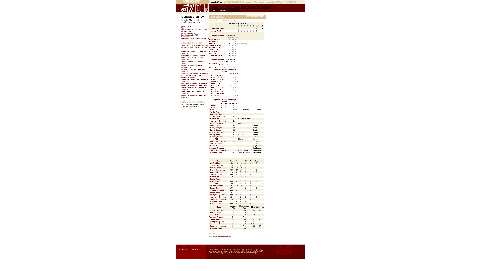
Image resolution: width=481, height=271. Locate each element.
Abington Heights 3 (189, 51)
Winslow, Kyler (215, 153)
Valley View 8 (186, 73)
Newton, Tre (214, 119)
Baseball (216, 2)
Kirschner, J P (215, 51)
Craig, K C (215, 95)
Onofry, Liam (214, 134)
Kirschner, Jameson (217, 150)
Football (258, 2)
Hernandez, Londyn (217, 141)
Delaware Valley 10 (189, 65)
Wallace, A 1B (215, 45)
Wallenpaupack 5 (188, 61)
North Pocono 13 (188, 57)
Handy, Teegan (215, 128)
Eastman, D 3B (217, 79)
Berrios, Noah (215, 125)
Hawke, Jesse (215, 130)
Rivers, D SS (216, 77)
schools (215, 11)
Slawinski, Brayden (217, 121)
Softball (229, 2)
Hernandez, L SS (216, 41)
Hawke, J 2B (214, 47)
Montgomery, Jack (217, 116)
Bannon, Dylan (215, 137)
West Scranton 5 (188, 91)
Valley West (216, 31)
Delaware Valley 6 (200, 73)
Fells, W (212, 67)
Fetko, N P (215, 83)
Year (259, 110)
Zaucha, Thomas (216, 148)
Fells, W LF (214, 53)
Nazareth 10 (186, 83)
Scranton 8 (202, 85)
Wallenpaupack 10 (189, 87)
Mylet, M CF (216, 81)
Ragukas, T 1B (217, 91)
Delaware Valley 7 (199, 55)
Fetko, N (214, 106)
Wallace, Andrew (216, 123)
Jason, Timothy (216, 132)
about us (224, 11)
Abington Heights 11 (190, 79)
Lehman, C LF (217, 87)
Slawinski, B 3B (215, 55)
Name (211, 110)
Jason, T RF (214, 49)
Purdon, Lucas (215, 144)
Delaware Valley (217, 28)
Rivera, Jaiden (215, 146)
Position (245, 110)
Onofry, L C (214, 43)
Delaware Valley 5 (188, 77)
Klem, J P (215, 85)
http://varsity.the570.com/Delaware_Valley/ (196, 39)
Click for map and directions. (221, 237)
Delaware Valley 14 (189, 95)
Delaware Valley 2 (199, 83)
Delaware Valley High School (223, 35)
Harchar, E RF (217, 75)
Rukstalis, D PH (217, 93)
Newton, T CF (215, 39)
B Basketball (243, 2)
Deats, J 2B (216, 89)
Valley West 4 (187, 45)
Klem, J (214, 108)
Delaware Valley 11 (189, 47)
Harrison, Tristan (216, 114)
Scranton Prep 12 (188, 69)
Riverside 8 (186, 55)
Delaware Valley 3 (201, 45)
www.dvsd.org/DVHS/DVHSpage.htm (194, 30)
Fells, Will (213, 139)
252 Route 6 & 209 (194, 23)
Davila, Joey (214, 112)
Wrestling (289, 2)
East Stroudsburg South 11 (192, 75)
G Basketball (274, 2)
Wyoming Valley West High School (225, 70)
